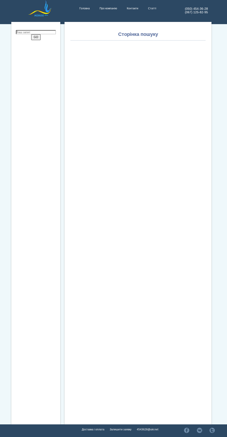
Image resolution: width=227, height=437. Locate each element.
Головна (84, 8)
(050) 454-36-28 (196, 8)
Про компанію (108, 8)
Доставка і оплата (93, 429)
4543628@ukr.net (147, 429)
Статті (152, 8)
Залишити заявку (120, 429)
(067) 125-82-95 (196, 12)
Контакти (132, 8)
